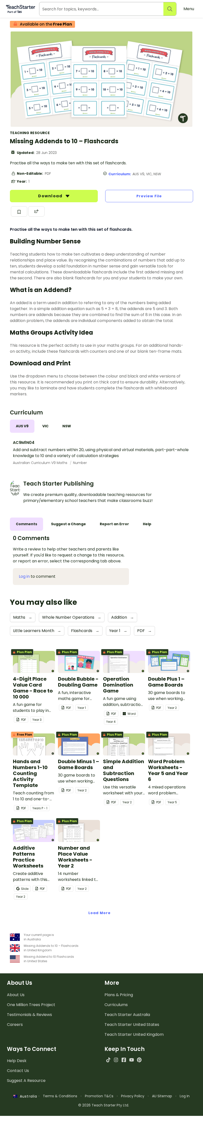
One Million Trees (31, 1005)
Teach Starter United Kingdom (134, 1034)
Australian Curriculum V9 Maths (40, 462)
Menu (188, 9)
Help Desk (16, 1061)
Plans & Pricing (118, 995)
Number (80, 462)
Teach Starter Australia (127, 1014)
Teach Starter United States (131, 1024)
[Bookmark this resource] (19, 211)
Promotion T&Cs (99, 1096)
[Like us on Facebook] (123, 1059)
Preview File (149, 196)
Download (50, 196)
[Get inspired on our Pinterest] (139, 1059)
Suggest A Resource (26, 1080)
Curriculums (116, 1005)
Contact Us (18, 1070)
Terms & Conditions (60, 1096)
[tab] (22, 426)
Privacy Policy (132, 1096)
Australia (27, 1096)
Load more (99, 912)
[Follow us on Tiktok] (108, 1059)
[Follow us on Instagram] (116, 1059)
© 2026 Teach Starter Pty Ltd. (103, 1105)
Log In (185, 1096)
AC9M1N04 (23, 442)
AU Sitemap (162, 1096)
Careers (15, 1024)
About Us (16, 995)
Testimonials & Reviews (29, 1014)
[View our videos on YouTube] (131, 1059)
